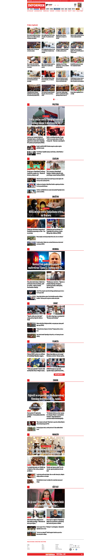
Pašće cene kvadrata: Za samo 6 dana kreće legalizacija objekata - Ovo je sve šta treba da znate (62, 80)
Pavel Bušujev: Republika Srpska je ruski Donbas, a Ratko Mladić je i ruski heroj (49, 152)
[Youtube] (75, 545)
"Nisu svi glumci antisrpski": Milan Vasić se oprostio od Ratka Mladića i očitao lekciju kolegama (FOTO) (50, 423)
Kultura (46, 392)
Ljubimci (48, 465)
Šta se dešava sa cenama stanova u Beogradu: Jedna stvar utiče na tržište (48, 94)
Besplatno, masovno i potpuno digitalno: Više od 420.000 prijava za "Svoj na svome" (77, 51)
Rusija (74, 11)
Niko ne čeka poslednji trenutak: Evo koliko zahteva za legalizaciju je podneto (48, 65)
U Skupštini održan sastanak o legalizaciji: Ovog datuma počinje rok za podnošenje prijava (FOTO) (33, 94)
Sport (42, 544)
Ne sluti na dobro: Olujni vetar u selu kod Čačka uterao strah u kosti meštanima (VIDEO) (49, 243)
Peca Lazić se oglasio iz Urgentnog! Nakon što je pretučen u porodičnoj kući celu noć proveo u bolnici (55, 521)
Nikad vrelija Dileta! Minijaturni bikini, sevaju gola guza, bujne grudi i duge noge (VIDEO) (50, 324)
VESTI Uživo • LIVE (60, 554)
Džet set (73, 9)
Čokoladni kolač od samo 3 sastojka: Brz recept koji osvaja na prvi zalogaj (49, 481)
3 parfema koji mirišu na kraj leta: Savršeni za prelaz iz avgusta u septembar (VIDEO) (46, 451)
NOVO (28, 9)
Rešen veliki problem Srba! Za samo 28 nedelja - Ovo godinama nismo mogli (48, 37)
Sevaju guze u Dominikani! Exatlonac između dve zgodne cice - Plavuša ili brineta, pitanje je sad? (36, 173)
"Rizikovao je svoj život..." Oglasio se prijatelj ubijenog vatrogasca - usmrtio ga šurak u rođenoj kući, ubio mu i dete (56, 284)
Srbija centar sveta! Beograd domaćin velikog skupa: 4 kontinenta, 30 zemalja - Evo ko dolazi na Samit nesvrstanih (46, 121)
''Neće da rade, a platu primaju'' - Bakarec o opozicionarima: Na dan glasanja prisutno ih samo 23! (62, 94)
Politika (31, 9)
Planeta (62, 9)
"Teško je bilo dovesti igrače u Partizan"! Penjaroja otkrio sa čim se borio (49, 330)
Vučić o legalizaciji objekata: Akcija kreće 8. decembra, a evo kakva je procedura (48, 80)
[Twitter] (72, 545)
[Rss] (77, 545)
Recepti (69, 11)
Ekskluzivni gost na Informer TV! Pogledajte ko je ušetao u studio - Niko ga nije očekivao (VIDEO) (55, 231)
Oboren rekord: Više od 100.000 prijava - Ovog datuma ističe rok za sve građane (33, 65)
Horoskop (52, 11)
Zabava (66, 9)
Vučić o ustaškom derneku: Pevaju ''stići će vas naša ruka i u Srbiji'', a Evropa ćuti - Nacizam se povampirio (56, 139)
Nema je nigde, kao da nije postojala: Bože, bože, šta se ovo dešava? (49, 237)
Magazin (69, 9)
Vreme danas (46, 11)
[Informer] (55, 5)
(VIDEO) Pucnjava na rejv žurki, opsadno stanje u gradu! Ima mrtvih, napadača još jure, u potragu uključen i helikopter (55, 370)
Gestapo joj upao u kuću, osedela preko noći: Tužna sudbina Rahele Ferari (49, 428)
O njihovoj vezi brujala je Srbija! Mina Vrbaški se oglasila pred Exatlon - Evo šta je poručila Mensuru (50, 185)
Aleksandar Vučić (38, 11)
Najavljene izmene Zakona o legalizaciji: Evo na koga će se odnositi (61, 37)
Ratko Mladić (30, 11)
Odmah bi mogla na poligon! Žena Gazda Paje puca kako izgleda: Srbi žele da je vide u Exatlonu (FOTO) (49, 179)
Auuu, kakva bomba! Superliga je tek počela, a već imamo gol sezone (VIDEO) (50, 335)
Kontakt (57, 546)
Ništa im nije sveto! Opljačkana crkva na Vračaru (46, 213)
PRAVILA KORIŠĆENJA (59, 549)
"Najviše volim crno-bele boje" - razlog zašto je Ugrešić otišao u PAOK (35, 318)
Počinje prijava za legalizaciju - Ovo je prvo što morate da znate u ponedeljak (33, 80)
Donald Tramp (79, 11)
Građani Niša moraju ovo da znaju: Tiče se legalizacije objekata (77, 64)
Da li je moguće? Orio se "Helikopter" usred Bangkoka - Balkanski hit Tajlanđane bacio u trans (50, 528)
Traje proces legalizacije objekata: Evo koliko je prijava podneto (62, 50)
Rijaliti (46, 498)
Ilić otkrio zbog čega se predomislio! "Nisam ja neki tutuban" (55, 317)
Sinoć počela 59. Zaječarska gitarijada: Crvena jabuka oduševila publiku (36, 415)
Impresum (57, 547)
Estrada (29, 517)
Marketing (57, 544)
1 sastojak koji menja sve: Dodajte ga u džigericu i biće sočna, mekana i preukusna (36, 469)
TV (27, 546)
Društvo (47, 9)
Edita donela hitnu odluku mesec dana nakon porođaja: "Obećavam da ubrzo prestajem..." (36, 521)
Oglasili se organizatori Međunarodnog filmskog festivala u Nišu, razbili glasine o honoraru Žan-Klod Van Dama (46, 397)
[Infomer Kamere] (50, 5)
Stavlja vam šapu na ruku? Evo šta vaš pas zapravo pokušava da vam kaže (55, 469)
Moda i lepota (46, 446)
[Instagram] (73, 545)
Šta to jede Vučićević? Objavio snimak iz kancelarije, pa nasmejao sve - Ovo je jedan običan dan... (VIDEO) (69, 0)
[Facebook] (70, 545)
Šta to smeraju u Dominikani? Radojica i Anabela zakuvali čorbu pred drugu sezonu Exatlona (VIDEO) (56, 173)
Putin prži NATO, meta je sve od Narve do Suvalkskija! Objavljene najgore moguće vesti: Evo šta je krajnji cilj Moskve (36, 355)
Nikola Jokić (64, 11)
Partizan (29, 313)
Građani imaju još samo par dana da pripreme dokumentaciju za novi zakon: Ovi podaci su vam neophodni (77, 80)
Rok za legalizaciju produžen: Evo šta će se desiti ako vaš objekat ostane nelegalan (48, 51)
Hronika (51, 9)
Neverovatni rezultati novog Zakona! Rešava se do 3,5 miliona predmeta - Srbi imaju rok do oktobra (33, 37)
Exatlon (29, 169)
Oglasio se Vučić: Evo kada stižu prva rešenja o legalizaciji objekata (77, 36)
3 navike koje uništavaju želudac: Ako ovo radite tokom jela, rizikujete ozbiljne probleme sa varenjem (50, 475)
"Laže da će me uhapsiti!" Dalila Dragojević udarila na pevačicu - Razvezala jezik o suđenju (49, 533)
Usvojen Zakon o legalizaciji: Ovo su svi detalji (77, 93)
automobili (57, 11)
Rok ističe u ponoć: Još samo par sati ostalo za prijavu (33, 50)
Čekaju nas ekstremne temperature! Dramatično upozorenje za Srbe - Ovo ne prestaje (36, 231)
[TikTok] (78, 545)
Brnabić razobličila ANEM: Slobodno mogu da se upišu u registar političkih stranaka (49, 147)
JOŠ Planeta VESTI (59, 374)
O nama (57, 545)
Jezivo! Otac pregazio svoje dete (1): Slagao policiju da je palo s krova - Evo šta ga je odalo (50, 292)
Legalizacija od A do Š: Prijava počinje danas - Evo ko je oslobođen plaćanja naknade (62, 65)
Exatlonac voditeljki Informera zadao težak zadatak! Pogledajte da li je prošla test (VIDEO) (50, 191)
